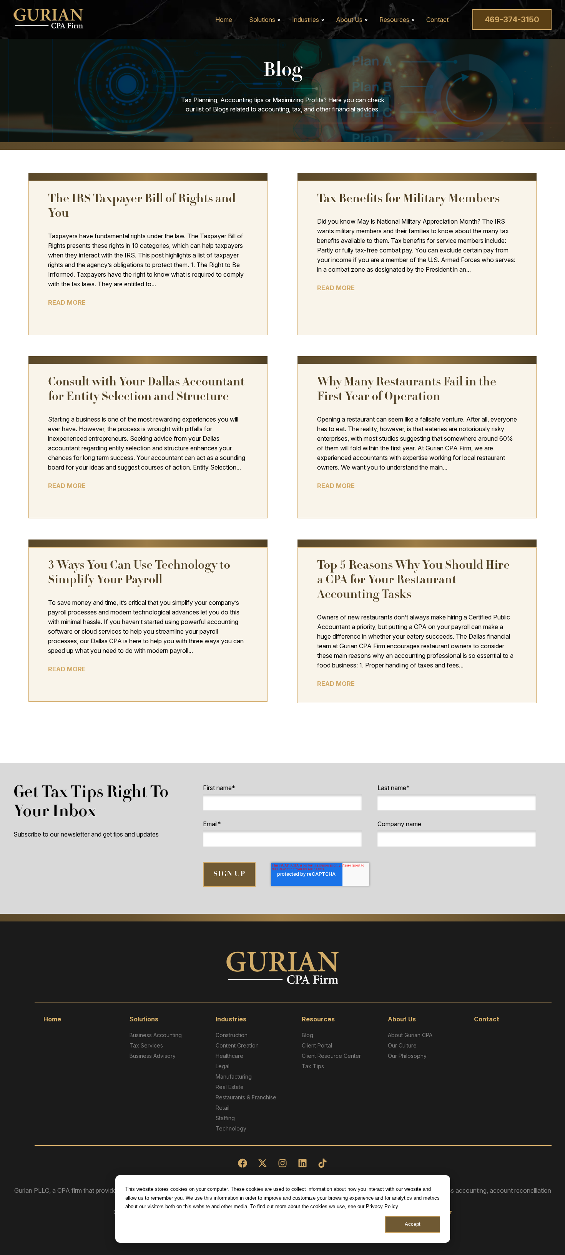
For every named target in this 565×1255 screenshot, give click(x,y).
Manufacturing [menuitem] (234, 1076)
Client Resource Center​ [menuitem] (331, 1055)
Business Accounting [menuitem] (156, 1035)
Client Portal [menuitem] (317, 1045)
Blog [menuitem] (307, 1035)
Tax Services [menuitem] (146, 1045)
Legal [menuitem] (222, 1066)
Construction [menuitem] (232, 1035)
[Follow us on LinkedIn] (302, 1163)
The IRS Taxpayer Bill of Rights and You (142, 207)
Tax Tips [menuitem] (313, 1066)
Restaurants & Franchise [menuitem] (246, 1097)
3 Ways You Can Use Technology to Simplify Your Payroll (139, 573)
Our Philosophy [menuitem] (407, 1055)
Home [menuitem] (223, 19)
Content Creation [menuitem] (237, 1045)
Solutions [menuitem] (262, 19)
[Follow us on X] (262, 1163)
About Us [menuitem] (349, 19)
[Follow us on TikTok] (322, 1163)
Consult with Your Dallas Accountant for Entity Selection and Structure (146, 390)
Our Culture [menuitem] (402, 1045)
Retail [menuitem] (222, 1107)
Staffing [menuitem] (225, 1118)
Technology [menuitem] (231, 1128)
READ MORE (67, 302)
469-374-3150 (512, 19)
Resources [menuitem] (394, 19)
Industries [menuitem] (305, 19)
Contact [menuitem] (437, 19)
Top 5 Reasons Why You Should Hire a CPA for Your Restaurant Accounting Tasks (413, 581)
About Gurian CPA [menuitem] (410, 1035)
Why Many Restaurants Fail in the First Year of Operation (406, 390)
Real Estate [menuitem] (230, 1087)
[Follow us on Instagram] (282, 1163)
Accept (412, 1224)
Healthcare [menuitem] (229, 1055)
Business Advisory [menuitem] (153, 1055)
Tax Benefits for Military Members (408, 199)
